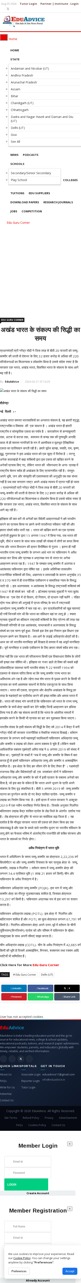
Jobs (13, 211)
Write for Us (7, 1087)
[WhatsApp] (29, 1058)
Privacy (49, 1118)
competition (32, 211)
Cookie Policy (22, 1258)
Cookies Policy (37, 1125)
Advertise (6, 1094)
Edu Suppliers (39, 193)
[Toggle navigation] (4, 37)
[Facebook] (12, 1058)
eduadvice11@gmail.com (58, 1074)
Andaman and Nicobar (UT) (30, 68)
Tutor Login (28, 4)
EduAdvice (12, 381)
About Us (5, 1074)
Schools (17, 164)
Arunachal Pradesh (24, 82)
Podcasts (30, 155)
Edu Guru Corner (18, 223)
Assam (15, 89)
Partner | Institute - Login (59, 4)
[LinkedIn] (3, 1058)
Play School (19, 180)
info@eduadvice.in (53, 1079)
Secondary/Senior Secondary (31, 173)
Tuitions (17, 193)
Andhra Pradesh (22, 75)
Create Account (38, 1193)
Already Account (38, 1280)
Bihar (14, 96)
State (14, 59)
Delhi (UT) (18, 128)
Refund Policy (31, 1118)
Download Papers (24, 202)
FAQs (3, 1081)
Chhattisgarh (20, 110)
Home (14, 50)
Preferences (19, 1271)
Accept (69, 1271)
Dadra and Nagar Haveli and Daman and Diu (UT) (42, 119)
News (14, 155)
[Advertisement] (40, 268)
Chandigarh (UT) (22, 103)
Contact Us (6, 1100)
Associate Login (31, 1074)
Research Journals (58, 202)
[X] (8, 9)
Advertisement (68, 1118)
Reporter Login (30, 1081)
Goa (14, 135)
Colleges (70, 180)
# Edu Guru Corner (24, 974)
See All (15, 141)
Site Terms (10, 1118)
